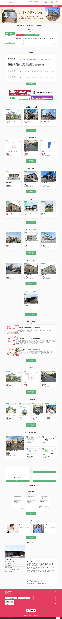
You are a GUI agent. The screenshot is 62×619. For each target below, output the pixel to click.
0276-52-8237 (18, 471)
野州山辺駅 (44, 38)
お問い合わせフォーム (44, 471)
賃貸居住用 (28, 34)
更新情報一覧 (31, 83)
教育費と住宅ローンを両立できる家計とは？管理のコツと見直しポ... (23, 63)
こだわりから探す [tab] (10, 42)
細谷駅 (26, 38)
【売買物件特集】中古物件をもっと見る (31, 130)
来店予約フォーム (17, 480)
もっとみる (31, 513)
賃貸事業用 (36, 34)
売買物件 (20, 34)
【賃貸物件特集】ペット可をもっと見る (31, 222)
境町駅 (47, 38)
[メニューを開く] (55, 6)
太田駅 (31, 38)
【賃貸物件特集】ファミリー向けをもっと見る (31, 283)
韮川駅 (38, 38)
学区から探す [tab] (10, 40)
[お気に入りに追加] (19, 111)
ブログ (33, 598)
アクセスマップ (34, 600)
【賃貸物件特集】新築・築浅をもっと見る (31, 191)
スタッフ (33, 594)
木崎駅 (29, 38)
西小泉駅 (34, 38)
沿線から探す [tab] (10, 35)
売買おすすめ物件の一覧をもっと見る (31, 425)
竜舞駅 (41, 38)
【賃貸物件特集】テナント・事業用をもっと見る (31, 314)
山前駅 (50, 38)
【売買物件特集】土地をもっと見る (31, 161)
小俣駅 (53, 38)
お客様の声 (33, 596)
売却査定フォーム (44, 480)
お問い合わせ (12, 598)
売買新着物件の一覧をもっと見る (31, 392)
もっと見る (31, 360)
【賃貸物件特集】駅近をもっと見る (31, 253)
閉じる (58, 617)
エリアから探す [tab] (10, 33)
